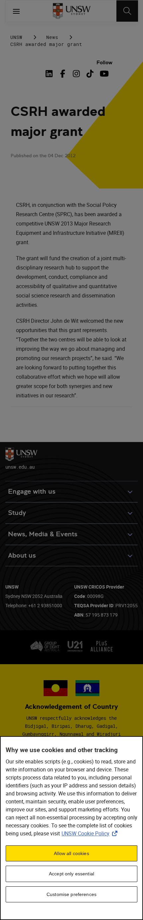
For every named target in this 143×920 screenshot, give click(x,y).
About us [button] (22, 555)
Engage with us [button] (32, 491)
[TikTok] (90, 73)
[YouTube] (103, 73)
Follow (104, 62)
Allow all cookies (71, 853)
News (52, 37)
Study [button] (17, 513)
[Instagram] (76, 73)
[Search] (127, 11)
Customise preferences (71, 894)
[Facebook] (63, 73)
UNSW (16, 37)
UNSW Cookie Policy (91, 833)
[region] (71, 828)
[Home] (71, 11)
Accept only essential (71, 873)
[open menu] (16, 11)
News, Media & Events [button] (42, 534)
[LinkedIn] (50, 73)
